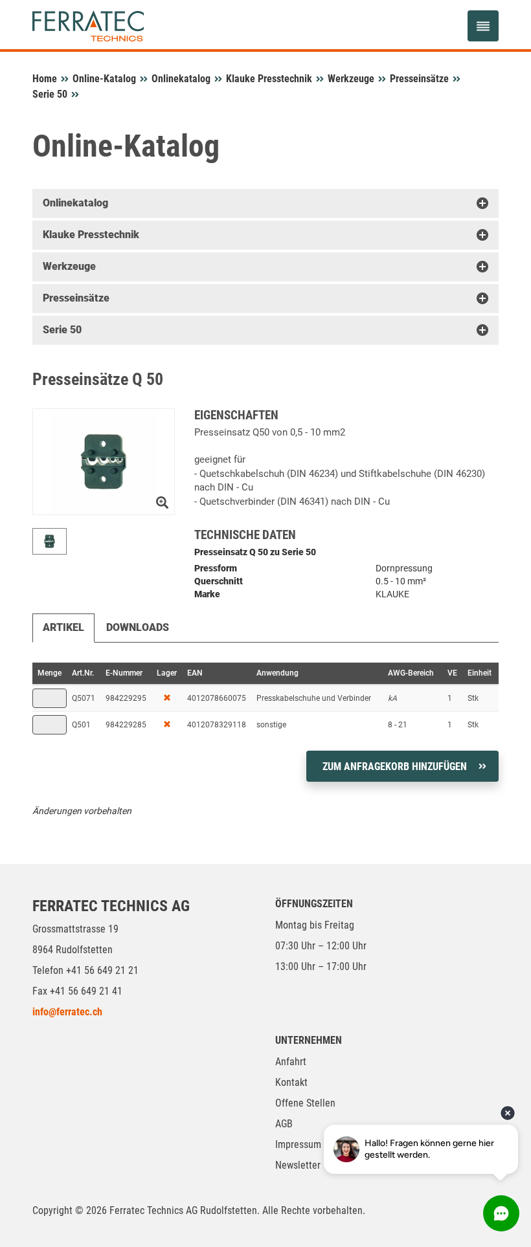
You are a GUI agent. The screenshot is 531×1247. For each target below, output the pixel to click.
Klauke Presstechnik (269, 78)
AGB (284, 1124)
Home (44, 78)
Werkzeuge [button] (69, 266)
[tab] (265, 203)
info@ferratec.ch (67, 1012)
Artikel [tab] (63, 627)
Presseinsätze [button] (76, 298)
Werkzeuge (351, 78)
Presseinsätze (419, 78)
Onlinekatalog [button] (75, 203)
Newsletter (298, 1165)
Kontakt (291, 1082)
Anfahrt (290, 1061)
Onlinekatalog (181, 78)
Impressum (298, 1144)
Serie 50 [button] (62, 330)
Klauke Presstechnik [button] (91, 234)
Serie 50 (49, 94)
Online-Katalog (104, 78)
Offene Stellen (305, 1103)
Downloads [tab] (137, 627)
